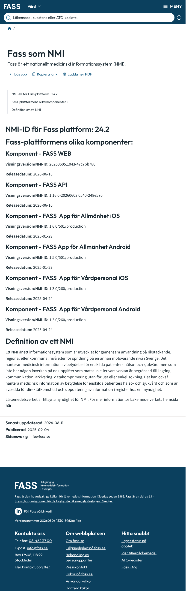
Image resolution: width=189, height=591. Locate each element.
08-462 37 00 (40, 540)
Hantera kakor (77, 588)
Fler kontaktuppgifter (32, 567)
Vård (32, 6)
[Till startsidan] (9, 28)
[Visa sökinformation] (179, 17)
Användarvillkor (79, 581)
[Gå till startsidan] (12, 6)
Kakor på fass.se (79, 574)
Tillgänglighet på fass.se (86, 548)
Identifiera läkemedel (139, 553)
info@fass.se (40, 436)
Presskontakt (76, 567)
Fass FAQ (129, 567)
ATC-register (132, 560)
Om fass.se (75, 540)
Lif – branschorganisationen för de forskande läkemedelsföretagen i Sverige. (84, 499)
